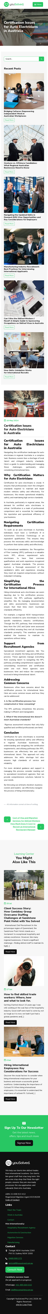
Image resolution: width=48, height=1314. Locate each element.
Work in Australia (14, 1215)
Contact (10, 1219)
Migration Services (15, 1237)
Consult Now (15, 1269)
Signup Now (24, 1143)
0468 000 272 (15, 1258)
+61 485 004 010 (24, 1285)
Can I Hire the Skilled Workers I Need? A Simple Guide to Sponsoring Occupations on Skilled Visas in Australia (24, 321)
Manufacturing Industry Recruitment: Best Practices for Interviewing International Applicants (21, 269)
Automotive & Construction (19, 1232)
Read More (9, 120)
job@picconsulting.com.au (22, 1289)
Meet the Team (14, 1210)
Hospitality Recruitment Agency (21, 1227)
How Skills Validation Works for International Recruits (18, 371)
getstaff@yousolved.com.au (21, 1263)
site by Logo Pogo (24, 1304)
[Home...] (17, 4)
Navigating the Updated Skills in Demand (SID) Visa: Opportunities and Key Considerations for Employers (22, 217)
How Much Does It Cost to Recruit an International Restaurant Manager (22, 826)
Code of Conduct (12, 1200)
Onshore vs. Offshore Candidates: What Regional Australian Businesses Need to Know (20, 165)
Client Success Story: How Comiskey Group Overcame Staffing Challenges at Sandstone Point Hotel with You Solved (22, 915)
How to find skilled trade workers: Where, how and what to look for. (20, 997)
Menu (38, 4)
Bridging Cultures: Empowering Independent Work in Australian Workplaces (19, 113)
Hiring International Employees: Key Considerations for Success (21, 1068)
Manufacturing (13, 1242)
